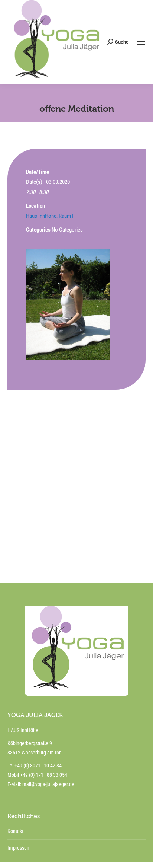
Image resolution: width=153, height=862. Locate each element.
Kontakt (15, 831)
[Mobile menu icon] (141, 42)
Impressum (19, 848)
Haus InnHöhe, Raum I (50, 216)
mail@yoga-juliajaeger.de (48, 784)
